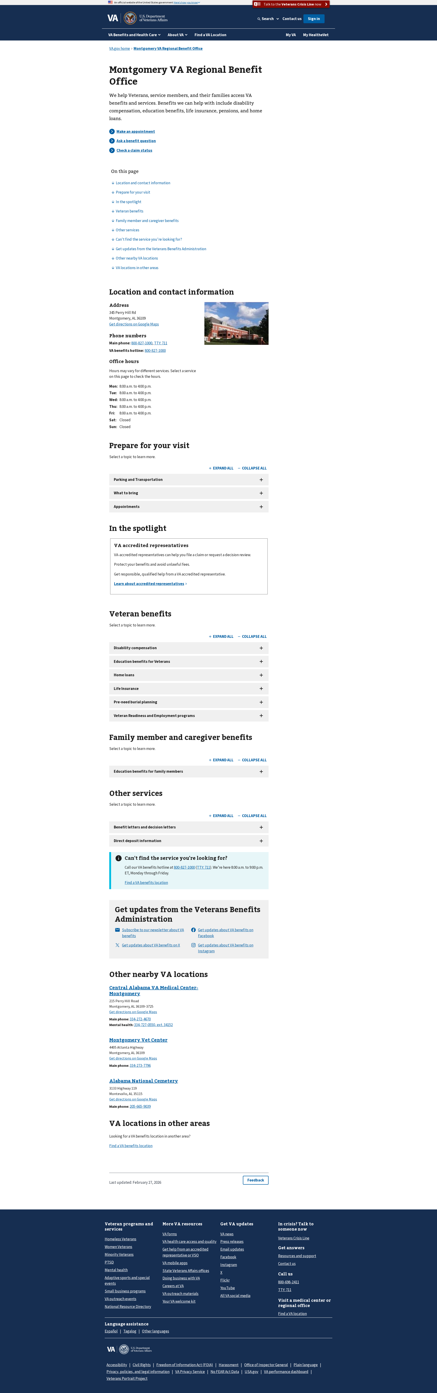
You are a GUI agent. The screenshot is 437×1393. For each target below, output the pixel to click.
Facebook (228, 1256)
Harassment (229, 1364)
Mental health (116, 1269)
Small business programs (125, 1291)
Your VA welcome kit (179, 1301)
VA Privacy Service (190, 1371)
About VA (176, 34)
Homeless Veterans (120, 1239)
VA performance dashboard (286, 1371)
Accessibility (117, 1364)
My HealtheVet (316, 34)
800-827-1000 (184, 867)
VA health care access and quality (189, 1241)
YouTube (227, 1287)
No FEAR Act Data (225, 1371)
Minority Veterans (119, 1254)
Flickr (225, 1280)
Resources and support (297, 1255)
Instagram (228, 1264)
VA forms (170, 1234)
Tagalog (129, 1331)
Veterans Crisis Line (293, 1238)
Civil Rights (142, 1364)
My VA (291, 34)
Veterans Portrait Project (127, 1378)
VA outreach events (120, 1298)
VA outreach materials (180, 1293)
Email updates (232, 1249)
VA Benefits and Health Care (132, 34)
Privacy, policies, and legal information (138, 1371)
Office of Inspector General (266, 1364)
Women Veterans (118, 1246)
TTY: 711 (203, 867)
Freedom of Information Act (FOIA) (184, 1364)
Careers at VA (173, 1285)
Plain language (306, 1364)
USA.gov (251, 1371)
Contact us (292, 18)
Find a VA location (292, 1313)
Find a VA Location (210, 34)
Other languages (155, 1331)
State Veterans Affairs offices (186, 1270)
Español (111, 1331)
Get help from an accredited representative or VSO (185, 1252)
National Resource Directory (128, 1306)
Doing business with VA (181, 1278)
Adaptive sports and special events (127, 1280)
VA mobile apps (175, 1262)
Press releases (232, 1241)
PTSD (109, 1262)
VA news (227, 1234)
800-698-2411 (288, 1281)
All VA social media (235, 1295)
